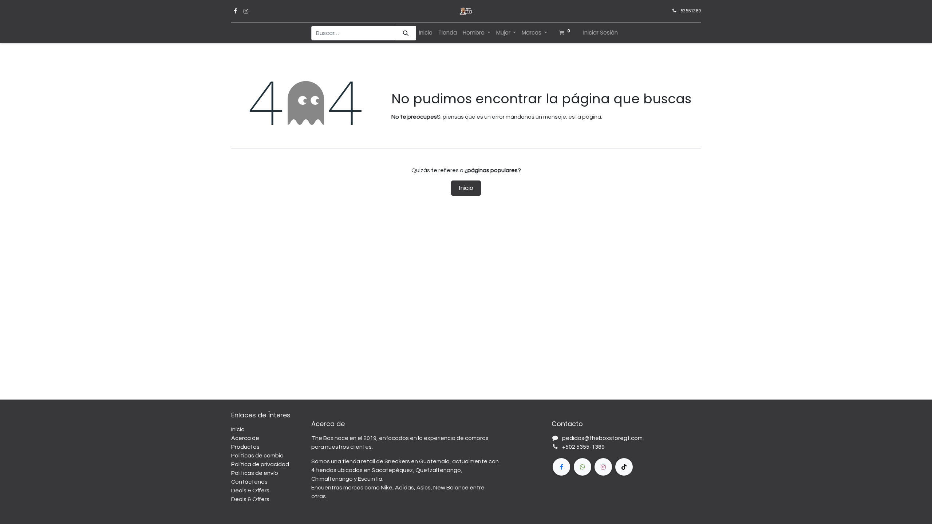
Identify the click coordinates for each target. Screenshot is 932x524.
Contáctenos (249, 482)
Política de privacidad (260, 464)
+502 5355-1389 (583, 447)
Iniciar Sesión (600, 32)
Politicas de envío (254, 473)
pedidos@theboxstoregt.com (602, 438)
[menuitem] (425, 33)
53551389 (690, 10)
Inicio (466, 188)
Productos (245, 447)
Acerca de (245, 438)
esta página (584, 117)
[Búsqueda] (405, 33)
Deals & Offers (250, 490)
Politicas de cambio (257, 455)
